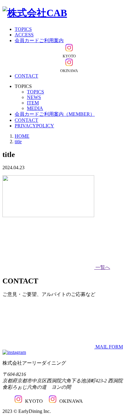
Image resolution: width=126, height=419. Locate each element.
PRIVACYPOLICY (34, 125)
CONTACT (26, 75)
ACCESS (24, 34)
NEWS (34, 97)
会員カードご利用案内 (39, 40)
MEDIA (35, 108)
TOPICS (23, 29)
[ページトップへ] (14, 352)
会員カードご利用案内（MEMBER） (55, 114)
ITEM (33, 102)
